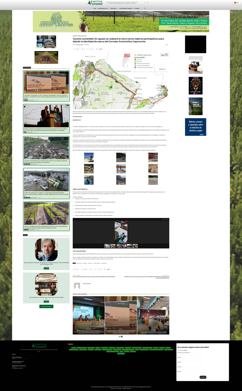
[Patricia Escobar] (74, 44)
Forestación (26, 229)
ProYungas (85, 263)
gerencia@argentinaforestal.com (21, 358)
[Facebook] (145, 3)
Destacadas (88, 329)
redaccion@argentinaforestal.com (22, 367)
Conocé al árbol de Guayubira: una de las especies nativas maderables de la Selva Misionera (94, 276)
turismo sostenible (97, 263)
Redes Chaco (90, 263)
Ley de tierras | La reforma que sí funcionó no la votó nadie (46, 297)
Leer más (46, 268)
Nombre (179, 357)
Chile (25, 132)
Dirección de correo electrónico (183, 352)
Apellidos (179, 362)
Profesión (179, 366)
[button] (144, 8)
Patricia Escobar (31, 100)
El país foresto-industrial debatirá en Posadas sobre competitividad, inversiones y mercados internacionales (153, 332)
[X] (148, 3)
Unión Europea (103, 263)
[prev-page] (120, 336)
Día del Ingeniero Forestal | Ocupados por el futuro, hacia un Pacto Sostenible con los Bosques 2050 (46, 263)
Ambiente (25, 100)
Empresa (179, 371)
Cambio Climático (27, 197)
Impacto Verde (78, 263)
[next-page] (122, 336)
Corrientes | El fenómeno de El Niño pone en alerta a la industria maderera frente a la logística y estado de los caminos (45, 161)
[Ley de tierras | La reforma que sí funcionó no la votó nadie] (46, 284)
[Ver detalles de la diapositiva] (121, 22)
